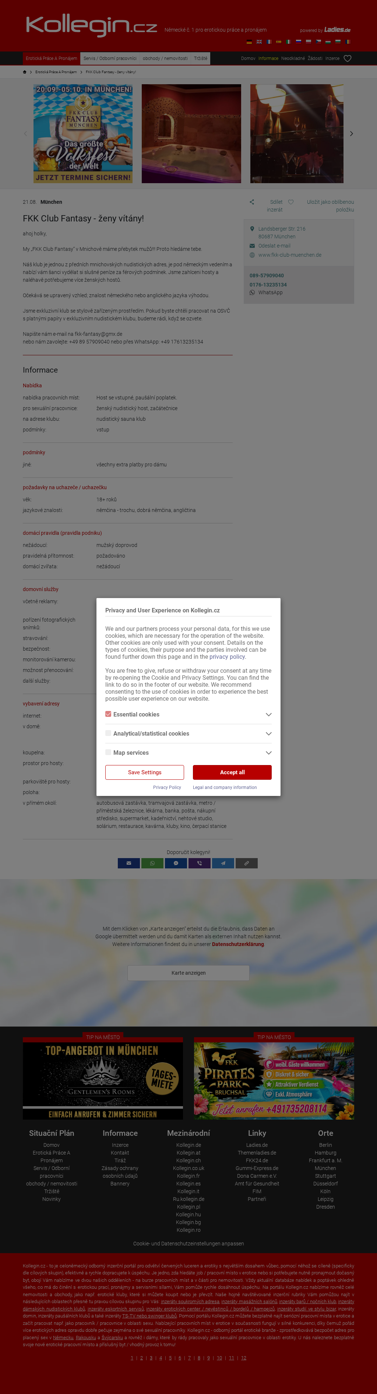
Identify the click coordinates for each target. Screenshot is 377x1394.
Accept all (232, 772)
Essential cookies (136, 714)
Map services (131, 752)
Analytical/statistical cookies (151, 733)
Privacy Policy (167, 787)
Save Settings (145, 772)
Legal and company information (225, 787)
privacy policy (227, 656)
